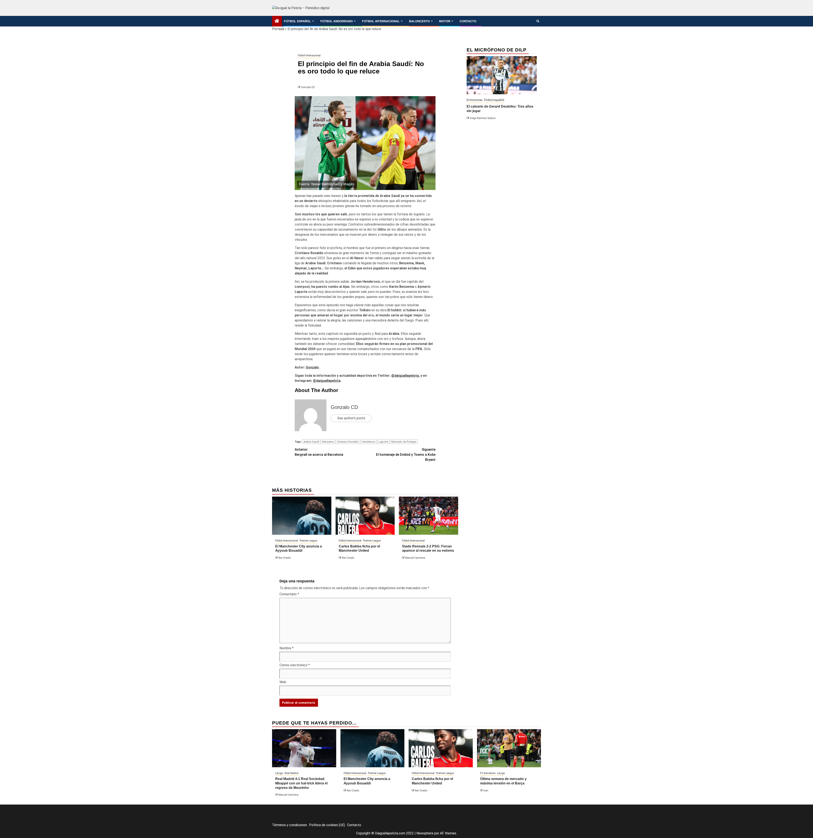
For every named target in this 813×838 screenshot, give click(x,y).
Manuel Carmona (415, 557)
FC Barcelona (487, 773)
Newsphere (424, 833)
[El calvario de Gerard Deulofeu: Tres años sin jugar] (502, 75)
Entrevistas (475, 100)
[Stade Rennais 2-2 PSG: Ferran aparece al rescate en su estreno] (428, 516)
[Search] (538, 21)
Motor (444, 21)
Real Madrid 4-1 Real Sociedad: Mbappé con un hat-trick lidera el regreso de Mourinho (301, 783)
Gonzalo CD (308, 87)
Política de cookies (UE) (327, 825)
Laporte (383, 441)
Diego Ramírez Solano (482, 118)
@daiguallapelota (326, 381)
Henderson (368, 441)
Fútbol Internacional (381, 21)
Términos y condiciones (289, 825)
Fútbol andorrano (336, 21)
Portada (278, 29)
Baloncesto (419, 21)
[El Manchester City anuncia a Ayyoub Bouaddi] (301, 516)
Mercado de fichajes (403, 441)
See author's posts (351, 418)
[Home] (277, 21)
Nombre (286, 648)
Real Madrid (291, 773)
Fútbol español (297, 21)
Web (282, 682)
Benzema (328, 441)
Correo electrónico (294, 665)
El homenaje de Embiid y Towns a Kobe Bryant (406, 454)
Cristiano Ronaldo (348, 441)
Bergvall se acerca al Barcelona (319, 452)
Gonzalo (312, 367)
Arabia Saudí (311, 441)
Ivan (485, 790)
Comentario (289, 594)
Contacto (468, 21)
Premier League (308, 540)
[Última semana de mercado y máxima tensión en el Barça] (509, 748)
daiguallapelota (406, 376)
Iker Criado (284, 557)
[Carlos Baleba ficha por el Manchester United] (365, 516)
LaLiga (279, 773)
